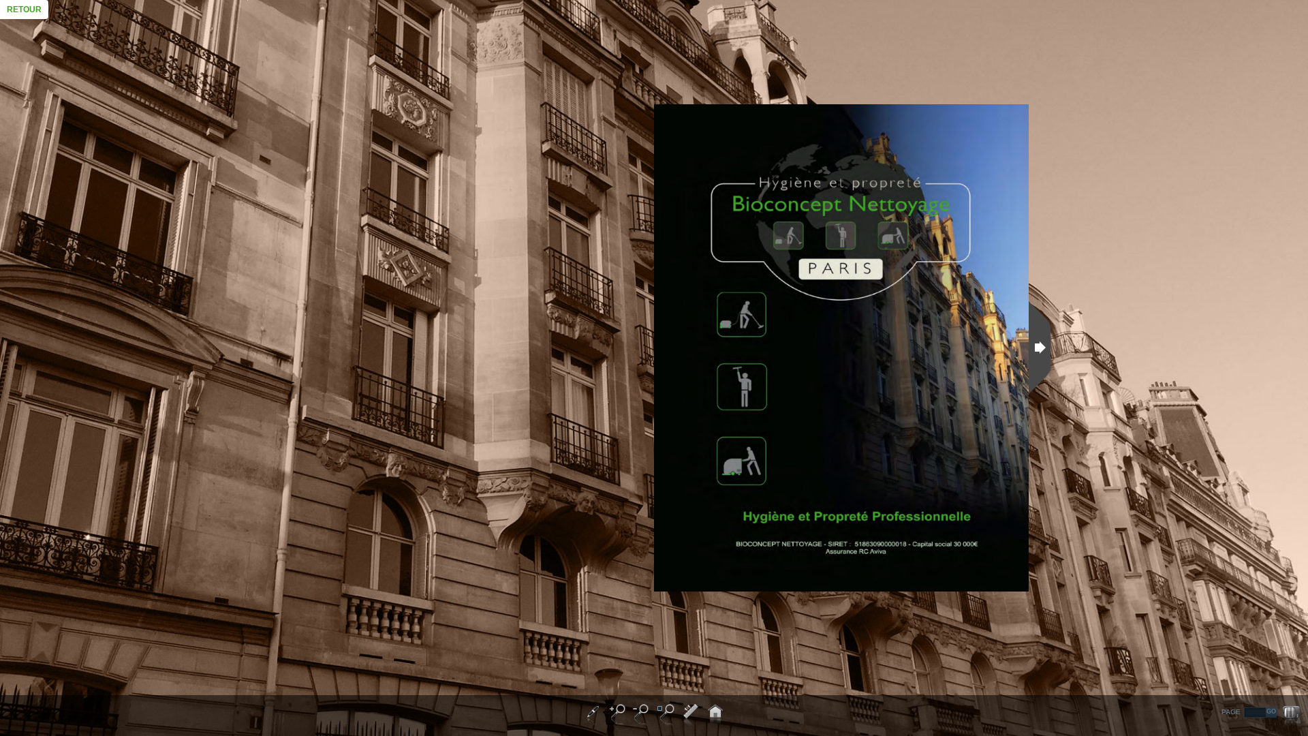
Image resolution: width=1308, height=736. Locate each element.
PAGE (1231, 712)
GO (1271, 711)
